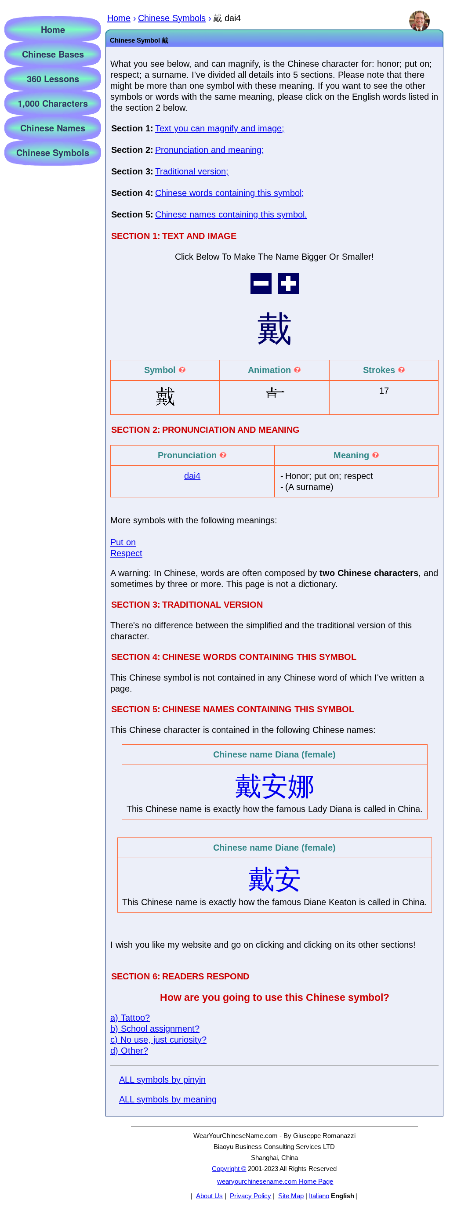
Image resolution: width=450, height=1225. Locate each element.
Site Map (291, 1196)
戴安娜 (274, 786)
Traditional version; (192, 171)
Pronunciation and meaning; (209, 150)
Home (53, 29)
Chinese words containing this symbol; (229, 193)
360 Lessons (53, 78)
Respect (126, 553)
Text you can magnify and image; (219, 128)
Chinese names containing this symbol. (231, 214)
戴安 (274, 879)
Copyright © (229, 1168)
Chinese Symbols (52, 152)
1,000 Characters (53, 103)
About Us (209, 1196)
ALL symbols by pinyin (162, 1079)
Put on (123, 542)
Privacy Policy (250, 1196)
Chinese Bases (53, 53)
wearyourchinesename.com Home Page (275, 1181)
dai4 (192, 476)
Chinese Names (52, 127)
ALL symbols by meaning (168, 1099)
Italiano (319, 1196)
